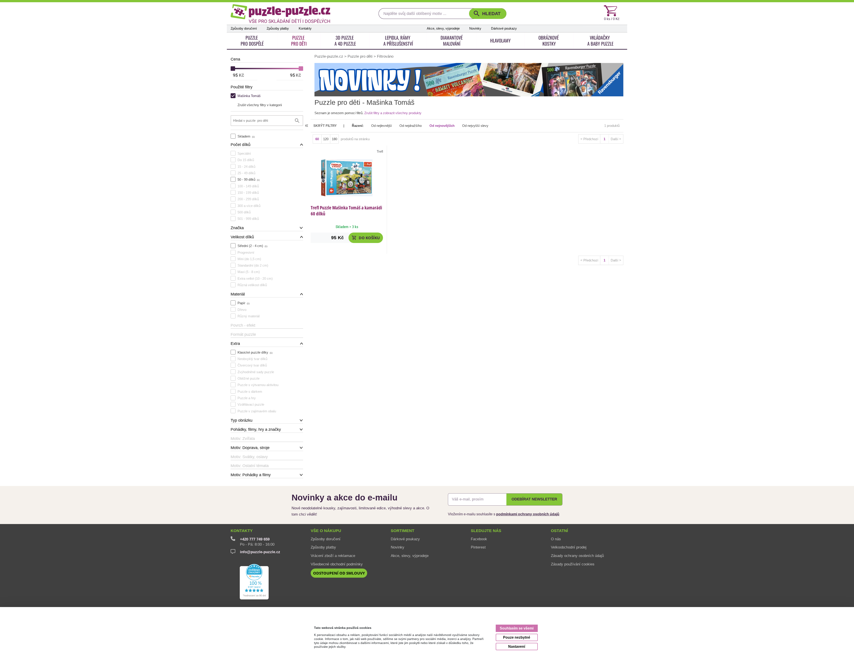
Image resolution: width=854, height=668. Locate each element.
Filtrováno (385, 56)
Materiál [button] (238, 294)
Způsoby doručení (244, 28)
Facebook (479, 539)
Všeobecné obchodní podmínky (337, 564)
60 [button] (317, 139)
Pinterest (478, 547)
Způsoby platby (278, 28)
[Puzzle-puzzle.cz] (280, 13)
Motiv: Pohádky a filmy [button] (251, 475)
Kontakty (305, 28)
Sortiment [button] (402, 530)
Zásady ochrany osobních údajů (577, 555)
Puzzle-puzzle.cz (329, 56)
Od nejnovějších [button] (442, 126)
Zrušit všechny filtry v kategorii (260, 105)
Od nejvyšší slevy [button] (475, 126)
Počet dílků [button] (240, 144)
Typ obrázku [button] (241, 420)
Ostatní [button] (559, 530)
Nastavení (516, 646)
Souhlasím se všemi (517, 628)
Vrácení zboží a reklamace (333, 555)
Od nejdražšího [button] (410, 126)
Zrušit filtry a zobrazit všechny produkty (392, 113)
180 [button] (334, 139)
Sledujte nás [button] (486, 530)
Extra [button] (235, 343)
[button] (487, 13)
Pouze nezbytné (516, 637)
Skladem (246, 136)
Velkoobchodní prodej (568, 547)
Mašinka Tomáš (249, 96)
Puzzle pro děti (360, 56)
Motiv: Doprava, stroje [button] (250, 447)
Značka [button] (237, 228)
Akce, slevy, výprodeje (443, 28)
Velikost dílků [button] (242, 237)
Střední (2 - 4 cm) (252, 246)
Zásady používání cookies (572, 564)
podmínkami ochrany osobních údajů (527, 514)
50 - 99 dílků (249, 179)
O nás (556, 539)
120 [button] (325, 139)
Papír (244, 303)
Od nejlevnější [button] (381, 126)
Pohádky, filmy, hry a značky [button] (256, 429)
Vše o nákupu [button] (326, 530)
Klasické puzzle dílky (255, 352)
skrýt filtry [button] (325, 126)
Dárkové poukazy (504, 28)
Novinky (475, 28)
